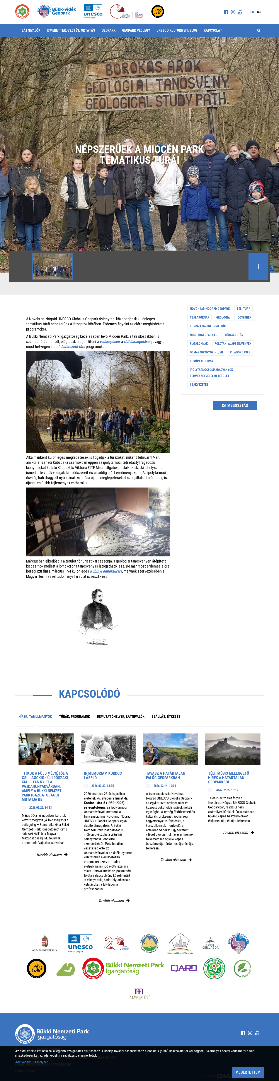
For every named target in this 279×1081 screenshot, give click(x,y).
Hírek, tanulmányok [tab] (35, 716)
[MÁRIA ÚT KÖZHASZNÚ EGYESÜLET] (139, 993)
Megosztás (237, 405)
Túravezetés (234, 335)
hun (251, 12)
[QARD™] (184, 968)
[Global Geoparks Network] (116, 943)
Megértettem (247, 1072)
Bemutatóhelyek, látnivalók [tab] (121, 716)
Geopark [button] (109, 30)
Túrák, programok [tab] (74, 716)
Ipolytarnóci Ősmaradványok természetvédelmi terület (211, 373)
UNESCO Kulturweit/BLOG (177, 30)
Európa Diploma (201, 361)
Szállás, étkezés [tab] (165, 716)
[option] (52, 266)
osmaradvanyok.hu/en (206, 352)
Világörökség (240, 352)
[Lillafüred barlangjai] (65, 968)
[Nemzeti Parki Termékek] (180, 943)
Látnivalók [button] (31, 30)
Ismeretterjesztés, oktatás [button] (71, 30)
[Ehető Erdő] (242, 968)
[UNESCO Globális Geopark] (80, 943)
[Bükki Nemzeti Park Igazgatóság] (123, 968)
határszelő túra (73, 346)
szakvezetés (199, 384)
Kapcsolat (213, 30)
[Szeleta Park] (37, 968)
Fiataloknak (199, 343)
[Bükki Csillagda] (210, 943)
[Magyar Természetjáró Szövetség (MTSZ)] (214, 968)
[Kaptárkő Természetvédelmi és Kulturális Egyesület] (149, 943)
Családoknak (199, 317)
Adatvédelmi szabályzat (31, 1062)
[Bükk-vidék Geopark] (239, 943)
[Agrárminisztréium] (45, 943)
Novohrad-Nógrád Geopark (210, 308)
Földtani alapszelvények (233, 343)
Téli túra (243, 308)
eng (258, 12)
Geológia (223, 317)
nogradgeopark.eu (204, 335)
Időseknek (244, 317)
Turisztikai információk (208, 326)
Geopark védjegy (136, 30)
